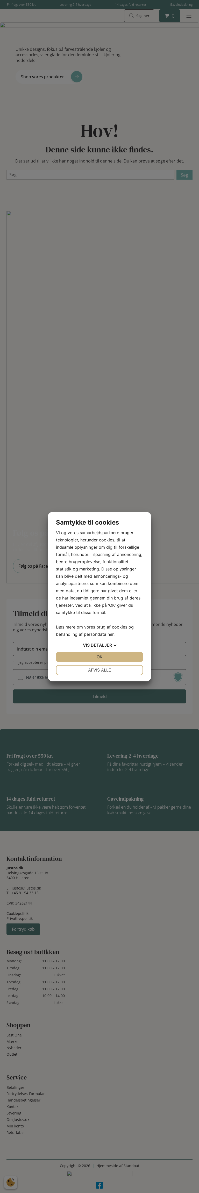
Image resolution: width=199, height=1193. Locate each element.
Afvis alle (99, 670)
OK (99, 656)
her (110, 634)
